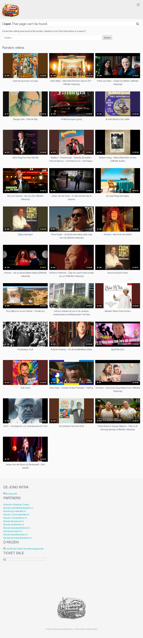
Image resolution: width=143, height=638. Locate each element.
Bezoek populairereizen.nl (15, 534)
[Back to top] (135, 629)
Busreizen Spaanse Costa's (16, 504)
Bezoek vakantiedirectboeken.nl (18, 507)
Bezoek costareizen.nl (13, 524)
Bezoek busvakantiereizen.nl (16, 527)
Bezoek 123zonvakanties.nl (16, 514)
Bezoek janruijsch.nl (12, 531)
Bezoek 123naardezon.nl (15, 517)
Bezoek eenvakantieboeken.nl (17, 537)
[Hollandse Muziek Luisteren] (10, 10)
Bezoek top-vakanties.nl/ (14, 511)
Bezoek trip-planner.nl (13, 521)
